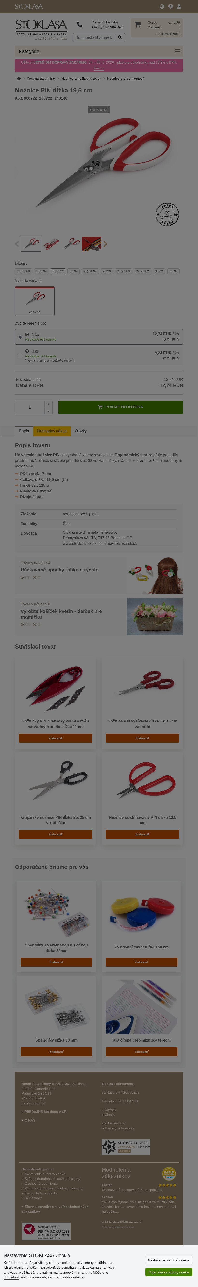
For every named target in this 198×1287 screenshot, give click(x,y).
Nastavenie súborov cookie (168, 1260)
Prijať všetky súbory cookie (168, 1272)
